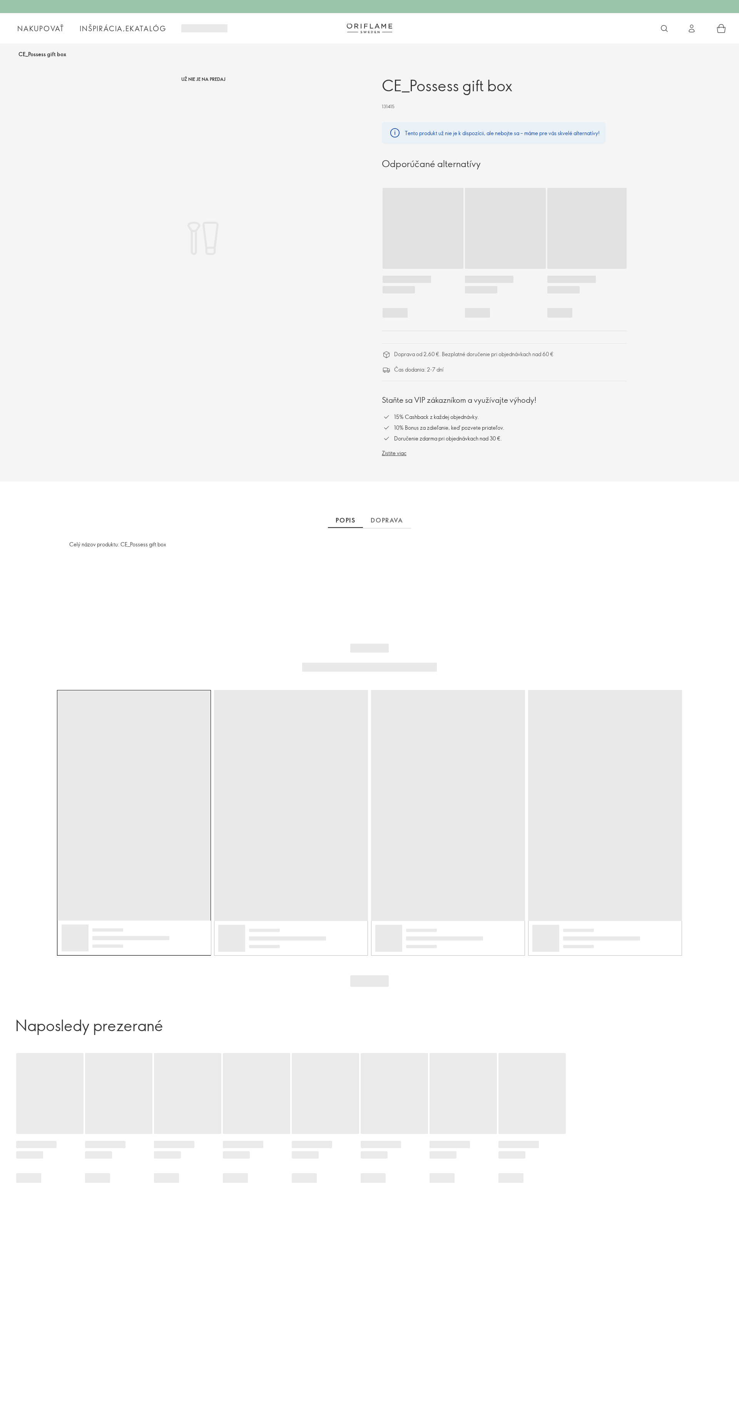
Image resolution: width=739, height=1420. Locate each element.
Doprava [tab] (387, 520)
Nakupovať (40, 28)
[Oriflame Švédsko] (369, 28)
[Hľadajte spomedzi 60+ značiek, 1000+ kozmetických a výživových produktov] (664, 28)
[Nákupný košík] (721, 28)
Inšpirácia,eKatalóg (123, 28)
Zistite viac (394, 453)
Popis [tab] (345, 520)
